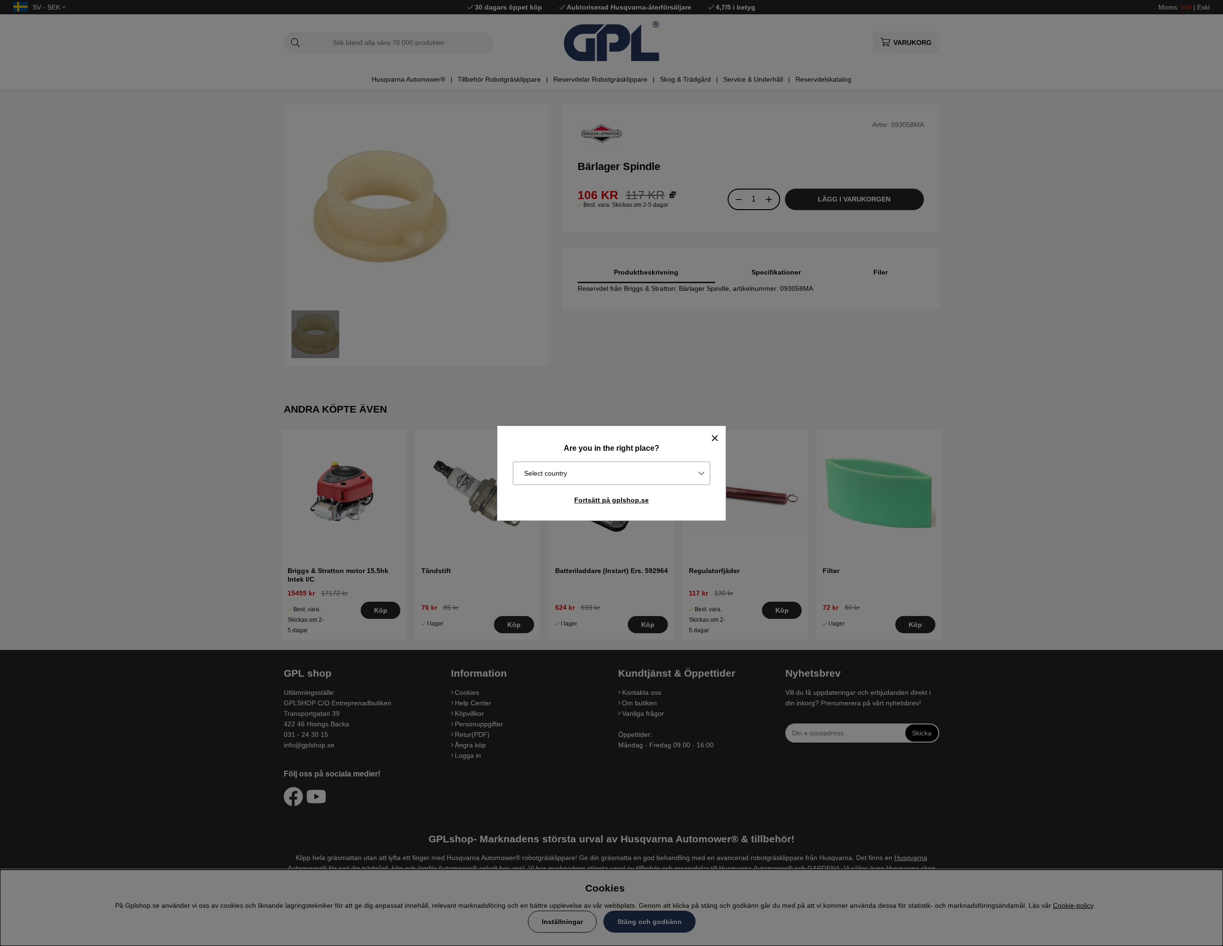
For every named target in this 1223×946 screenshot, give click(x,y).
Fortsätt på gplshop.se (611, 500)
